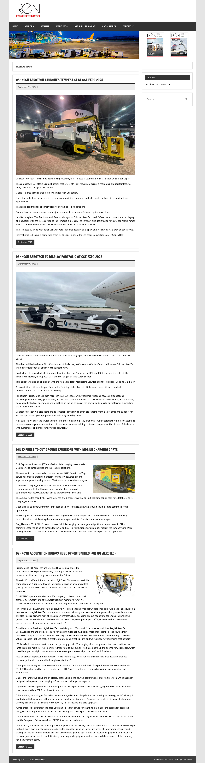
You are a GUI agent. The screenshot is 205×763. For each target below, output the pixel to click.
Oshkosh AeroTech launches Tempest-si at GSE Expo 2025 (59, 80)
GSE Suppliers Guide (84, 26)
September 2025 (25, 242)
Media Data (62, 26)
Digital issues (109, 26)
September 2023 (25, 539)
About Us (29, 26)
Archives (150, 84)
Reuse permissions (37, 760)
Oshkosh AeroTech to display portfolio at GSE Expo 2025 (59, 256)
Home (15, 26)
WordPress (169, 759)
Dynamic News (185, 759)
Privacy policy (18, 760)
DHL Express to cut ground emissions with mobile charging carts (67, 449)
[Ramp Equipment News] (28, 16)
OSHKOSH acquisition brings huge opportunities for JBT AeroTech (66, 553)
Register (45, 26)
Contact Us (128, 26)
